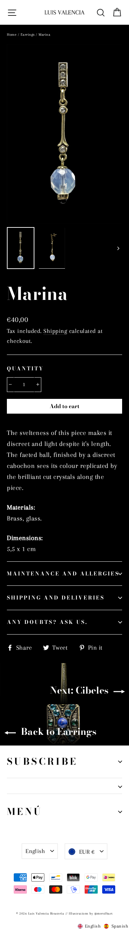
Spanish (119, 926)
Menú (25, 812)
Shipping (55, 330)
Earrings (28, 34)
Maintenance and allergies (63, 574)
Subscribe (42, 761)
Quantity (25, 368)
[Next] (118, 248)
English (35, 851)
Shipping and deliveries (56, 598)
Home (12, 34)
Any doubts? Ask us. (47, 622)
